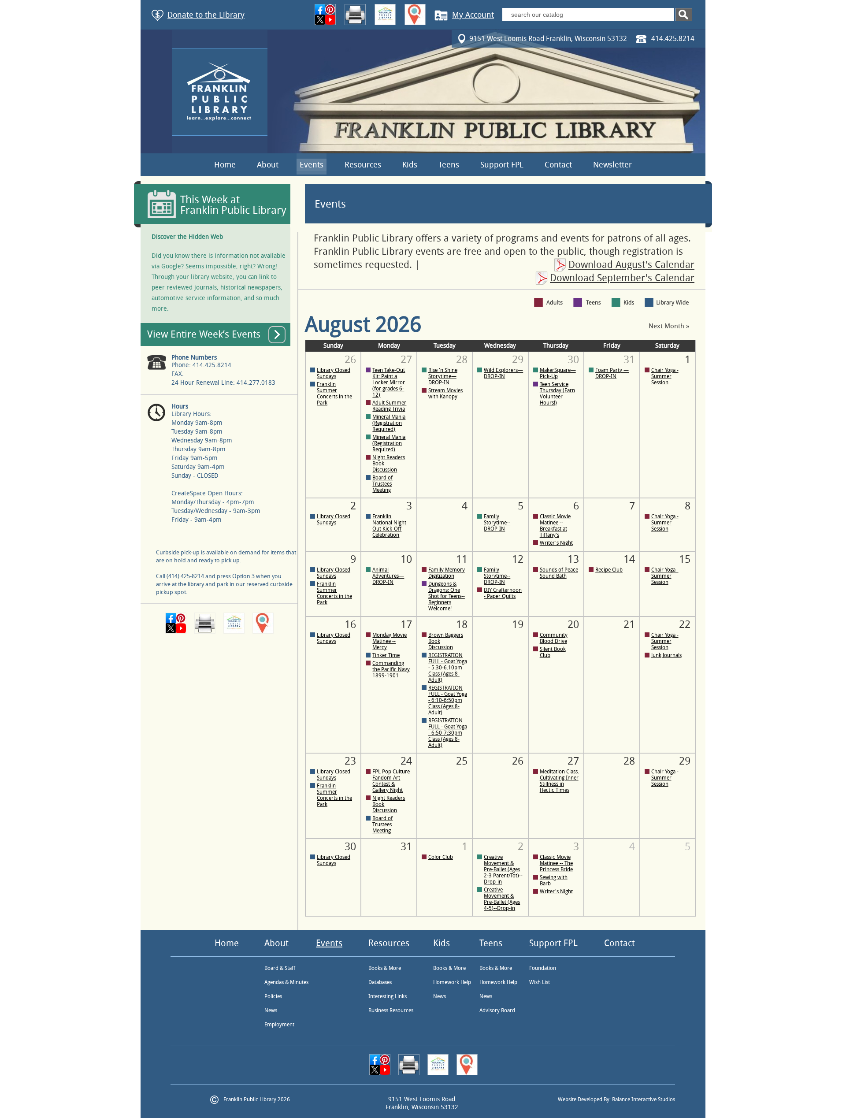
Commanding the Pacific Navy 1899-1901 (391, 669)
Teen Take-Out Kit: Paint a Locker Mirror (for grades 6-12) (388, 382)
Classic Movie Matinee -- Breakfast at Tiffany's (555, 525)
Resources (363, 165)
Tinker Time (386, 655)
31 (406, 846)
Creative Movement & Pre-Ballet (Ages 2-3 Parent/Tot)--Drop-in (503, 869)
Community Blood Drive (554, 638)
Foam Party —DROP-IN (612, 373)
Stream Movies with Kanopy (445, 393)
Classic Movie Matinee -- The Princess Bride (556, 863)
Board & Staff (279, 968)
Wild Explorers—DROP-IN (503, 373)
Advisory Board (497, 1010)
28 (629, 761)
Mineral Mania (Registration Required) (388, 423)
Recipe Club (609, 570)
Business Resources (390, 1010)
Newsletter (612, 165)
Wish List (539, 982)
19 (517, 624)
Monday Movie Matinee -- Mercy (389, 641)
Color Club (440, 857)
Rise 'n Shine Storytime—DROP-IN (442, 376)
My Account (473, 15)
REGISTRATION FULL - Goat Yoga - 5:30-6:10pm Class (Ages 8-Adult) (447, 667)
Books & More (384, 968)
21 (629, 624)
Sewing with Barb (554, 880)
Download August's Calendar (631, 265)
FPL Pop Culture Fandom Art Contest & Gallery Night (391, 781)
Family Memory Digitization (446, 573)
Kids (409, 165)
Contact (558, 165)
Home (225, 165)
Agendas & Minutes (286, 982)
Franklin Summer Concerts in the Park (334, 393)
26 (517, 761)
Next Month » (669, 326)
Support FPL (501, 165)
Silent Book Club (553, 652)
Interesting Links (387, 996)
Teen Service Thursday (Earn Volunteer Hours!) (557, 393)
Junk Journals (666, 655)
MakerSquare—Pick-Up (558, 373)
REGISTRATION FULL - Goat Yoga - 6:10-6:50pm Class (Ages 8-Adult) (447, 700)
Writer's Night (556, 543)
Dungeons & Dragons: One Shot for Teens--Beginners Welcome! (446, 596)
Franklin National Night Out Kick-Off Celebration (389, 525)
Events (311, 165)
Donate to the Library (206, 15)
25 (462, 761)
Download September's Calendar (622, 278)
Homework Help (452, 982)
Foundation (542, 968)
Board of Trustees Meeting (382, 484)
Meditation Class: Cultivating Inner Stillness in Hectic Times (559, 781)
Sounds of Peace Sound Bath (559, 573)
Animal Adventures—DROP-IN (388, 576)
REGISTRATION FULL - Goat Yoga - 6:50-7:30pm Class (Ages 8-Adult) (447, 732)
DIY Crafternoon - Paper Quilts (503, 593)
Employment (279, 1024)
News (270, 1010)
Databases (380, 982)
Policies (273, 996)
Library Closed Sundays (333, 373)
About (267, 165)
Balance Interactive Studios (643, 1099)
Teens (448, 165)
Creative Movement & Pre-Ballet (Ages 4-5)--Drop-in (502, 899)
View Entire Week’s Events (203, 334)
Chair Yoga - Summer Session (665, 376)
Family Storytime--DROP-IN (497, 522)
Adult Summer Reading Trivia (389, 406)
